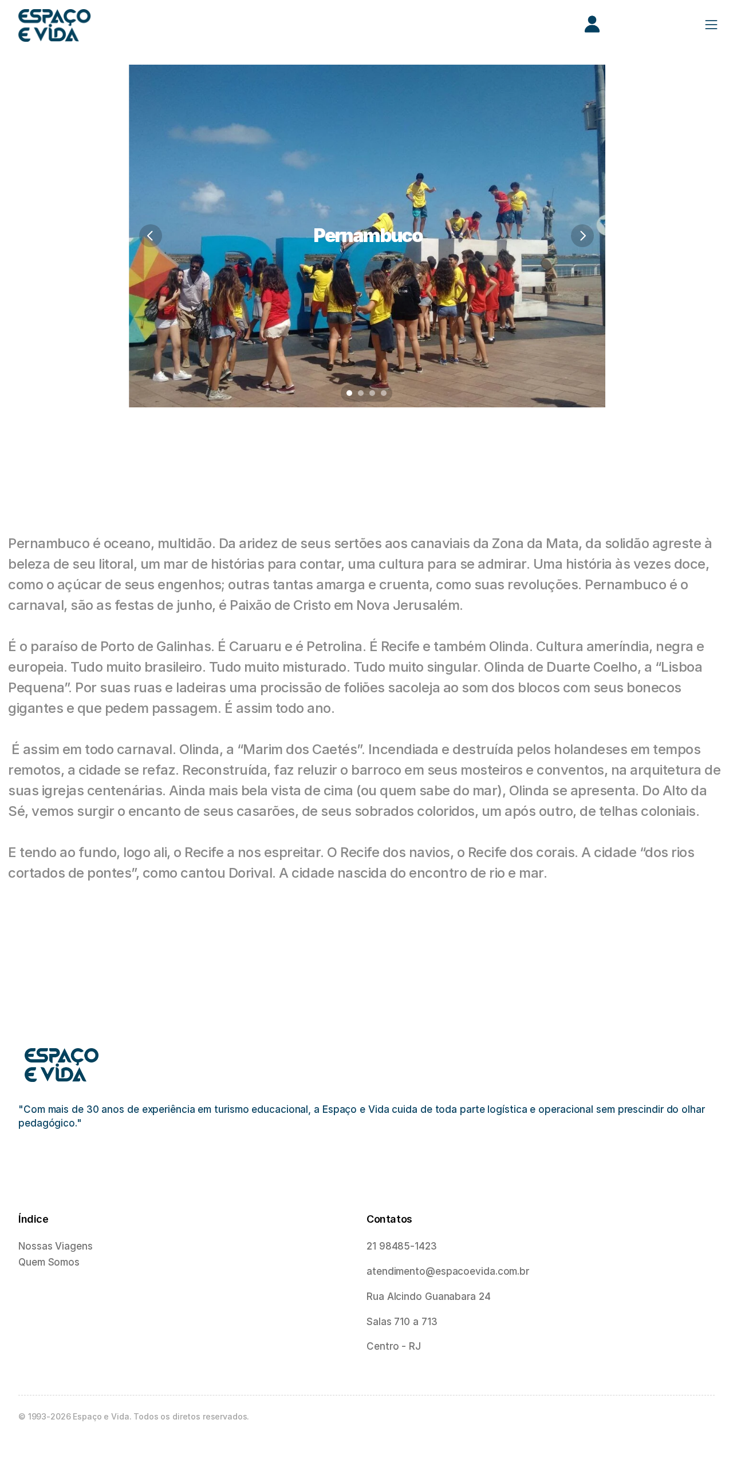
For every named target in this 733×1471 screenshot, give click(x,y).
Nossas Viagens (55, 1246)
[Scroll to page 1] (348, 393)
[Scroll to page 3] (372, 393)
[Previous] (150, 235)
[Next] (582, 235)
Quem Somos (49, 1262)
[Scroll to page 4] (385, 393)
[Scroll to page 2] (360, 393)
